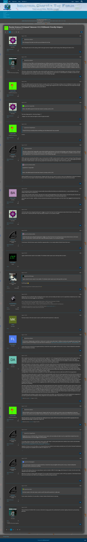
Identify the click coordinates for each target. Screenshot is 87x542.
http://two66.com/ (51, 306)
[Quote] (80, 52)
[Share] (81, 32)
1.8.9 (53, 20)
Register (77, 1)
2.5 (30, 20)
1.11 (61, 20)
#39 (80, 485)
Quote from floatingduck (29, 461)
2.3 (28, 20)
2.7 (34, 20)
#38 (80, 458)
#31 (80, 272)
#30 (80, 253)
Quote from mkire (28, 489)
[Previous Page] (5, 32)
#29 (80, 230)
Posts (8, 50)
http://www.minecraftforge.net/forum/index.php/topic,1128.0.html (35, 444)
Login (72, 1)
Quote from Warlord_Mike (29, 164)
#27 (80, 188)
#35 (80, 355)
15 (16, 32)
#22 (80, 56)
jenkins (48, 19)
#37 (80, 429)
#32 (80, 294)
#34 (80, 334)
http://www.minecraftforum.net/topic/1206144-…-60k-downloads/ (65, 342)
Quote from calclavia (28, 39)
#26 (80, 145)
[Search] (82, 1)
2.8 (37, 20)
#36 (80, 406)
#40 (80, 507)
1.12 (64, 20)
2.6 (32, 20)
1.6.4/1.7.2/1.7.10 (47, 20)
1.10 (59, 20)
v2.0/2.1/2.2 (24, 20)
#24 (80, 102)
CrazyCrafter (31, 421)
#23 (80, 81)
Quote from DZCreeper (29, 276)
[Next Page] (18, 32)
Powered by (43, 540)
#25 (80, 124)
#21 (80, 36)
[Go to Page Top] (85, 540)
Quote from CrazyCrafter (29, 106)
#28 (80, 209)
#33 (80, 315)
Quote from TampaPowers (29, 127)
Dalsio (30, 398)
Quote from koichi (28, 148)
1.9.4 (56, 20)
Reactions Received (10, 49)
